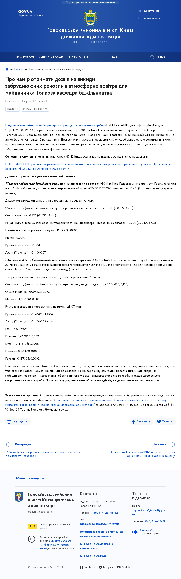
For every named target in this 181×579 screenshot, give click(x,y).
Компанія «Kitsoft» (149, 530)
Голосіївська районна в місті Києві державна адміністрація (101, 533)
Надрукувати (19, 421)
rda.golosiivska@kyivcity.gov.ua (99, 524)
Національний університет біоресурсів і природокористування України (55, 125)
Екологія (12, 109)
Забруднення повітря (35, 109)
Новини (18, 69)
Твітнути (167, 421)
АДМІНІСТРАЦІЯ (51, 57)
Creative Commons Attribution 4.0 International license (55, 545)
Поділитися (143, 421)
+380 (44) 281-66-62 (105, 512)
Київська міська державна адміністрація (96, 545)
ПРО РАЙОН (25, 57)
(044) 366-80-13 (154, 521)
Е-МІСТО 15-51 (79, 57)
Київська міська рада (93, 555)
